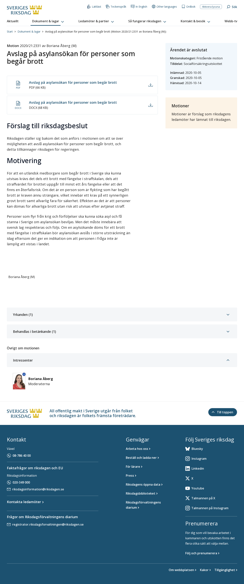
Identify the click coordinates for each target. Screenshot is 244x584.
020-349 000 (21, 482)
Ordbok (190, 6)
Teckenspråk (118, 6)
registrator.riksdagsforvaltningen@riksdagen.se (48, 524)
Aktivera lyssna (211, 6)
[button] (48, 21)
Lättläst (96, 6)
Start (10, 31)
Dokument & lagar (29, 31)
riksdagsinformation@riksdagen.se (38, 489)
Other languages (167, 6)
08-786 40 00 (22, 455)
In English (141, 6)
